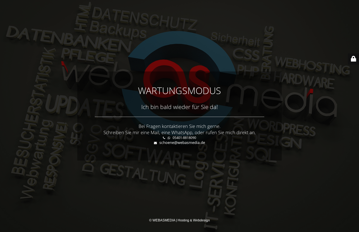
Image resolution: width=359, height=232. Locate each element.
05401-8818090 (184, 137)
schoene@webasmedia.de (182, 142)
